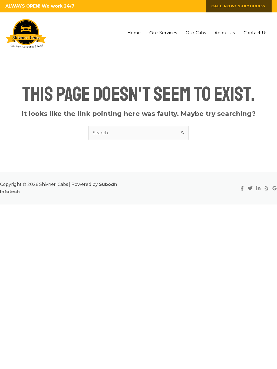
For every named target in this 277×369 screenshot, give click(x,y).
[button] (239, 6)
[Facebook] (242, 188)
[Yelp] (266, 188)
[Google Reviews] (274, 188)
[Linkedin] (258, 188)
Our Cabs (196, 32)
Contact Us (255, 32)
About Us (225, 32)
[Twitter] (250, 188)
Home (134, 32)
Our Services (163, 32)
